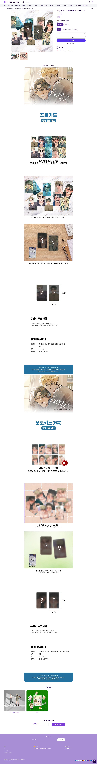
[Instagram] (69, 748)
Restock (23, 5)
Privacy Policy (17, 759)
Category (59, 5)
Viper (37, 712)
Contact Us (6, 750)
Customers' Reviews (8, 752)
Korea (59, 16)
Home (5, 5)
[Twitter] (71, 748)
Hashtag (52, 5)
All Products (78, 5)
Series (65, 5)
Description (45, 65)
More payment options (71, 43)
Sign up (61, 739)
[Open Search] (23, 2)
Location (71, 5)
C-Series (29, 5)
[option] (32, 31)
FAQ (4, 749)
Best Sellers (10, 5)
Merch (59, 17)
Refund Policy (22, 759)
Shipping (52, 65)
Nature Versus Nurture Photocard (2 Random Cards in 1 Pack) (24, 8)
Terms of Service (11, 759)
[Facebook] (65, 748)
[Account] (89, 2)
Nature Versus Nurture (10, 8)
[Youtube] (67, 748)
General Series (44, 5)
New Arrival (17, 5)
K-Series (36, 5)
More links (85, 5)
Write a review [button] (58, 724)
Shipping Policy (6, 759)
